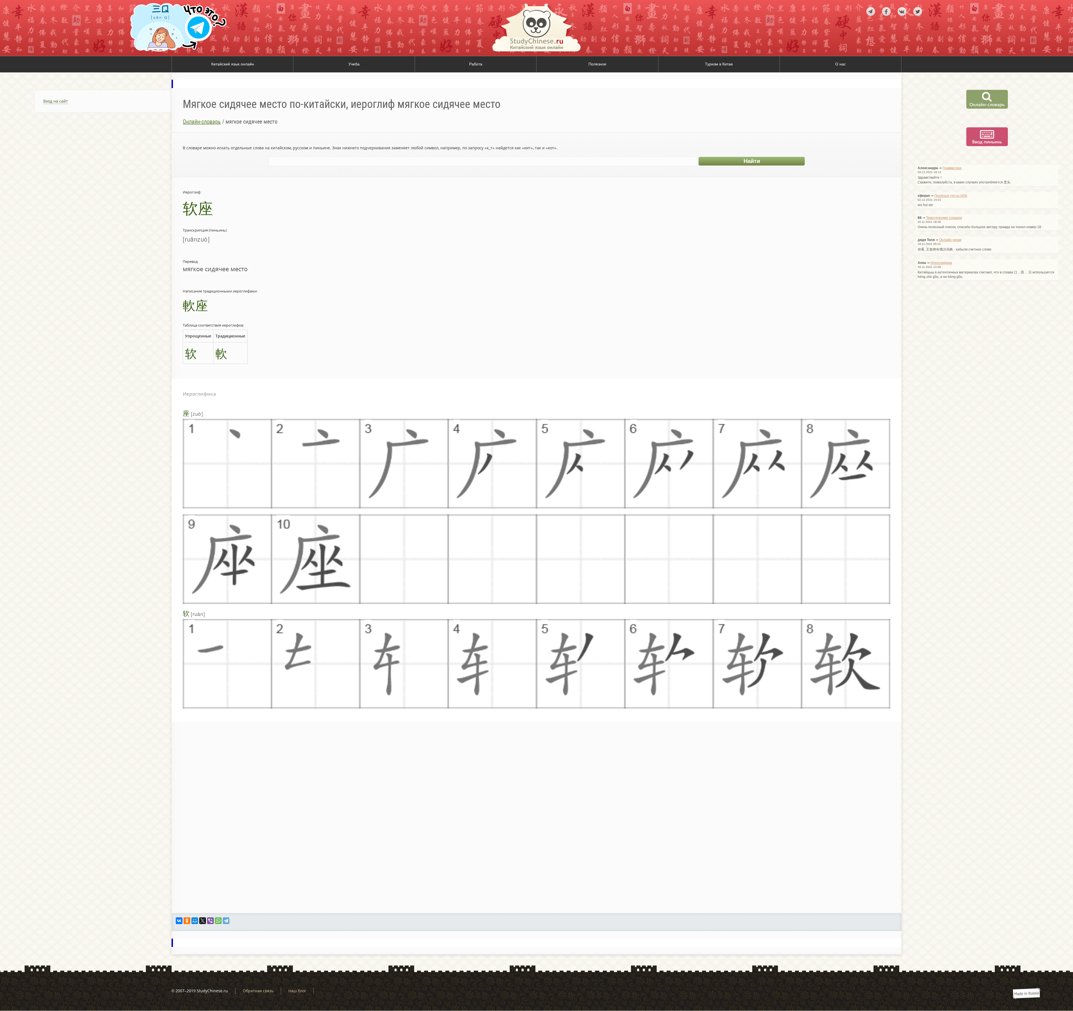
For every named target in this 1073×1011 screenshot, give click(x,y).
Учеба (354, 64)
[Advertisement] (85, 186)
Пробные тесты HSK (950, 196)
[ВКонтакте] (179, 920)
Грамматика (952, 168)
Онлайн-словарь (202, 121)
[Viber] (210, 920)
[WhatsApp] (218, 920)
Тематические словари (944, 218)
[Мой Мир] (194, 920)
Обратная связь (258, 990)
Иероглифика (941, 263)
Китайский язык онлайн (232, 64)
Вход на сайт (55, 101)
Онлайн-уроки (950, 240)
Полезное (597, 64)
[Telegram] (226, 920)
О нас (840, 64)
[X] (202, 920)
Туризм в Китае (719, 64)
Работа (475, 64)
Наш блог (297, 990)
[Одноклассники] (187, 920)
